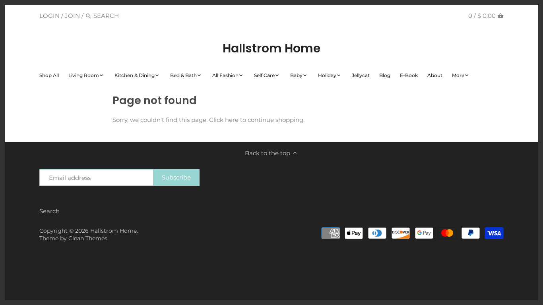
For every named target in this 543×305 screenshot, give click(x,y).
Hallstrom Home (271, 48)
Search (49, 211)
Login (49, 15)
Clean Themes (87, 238)
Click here (224, 120)
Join (72, 15)
